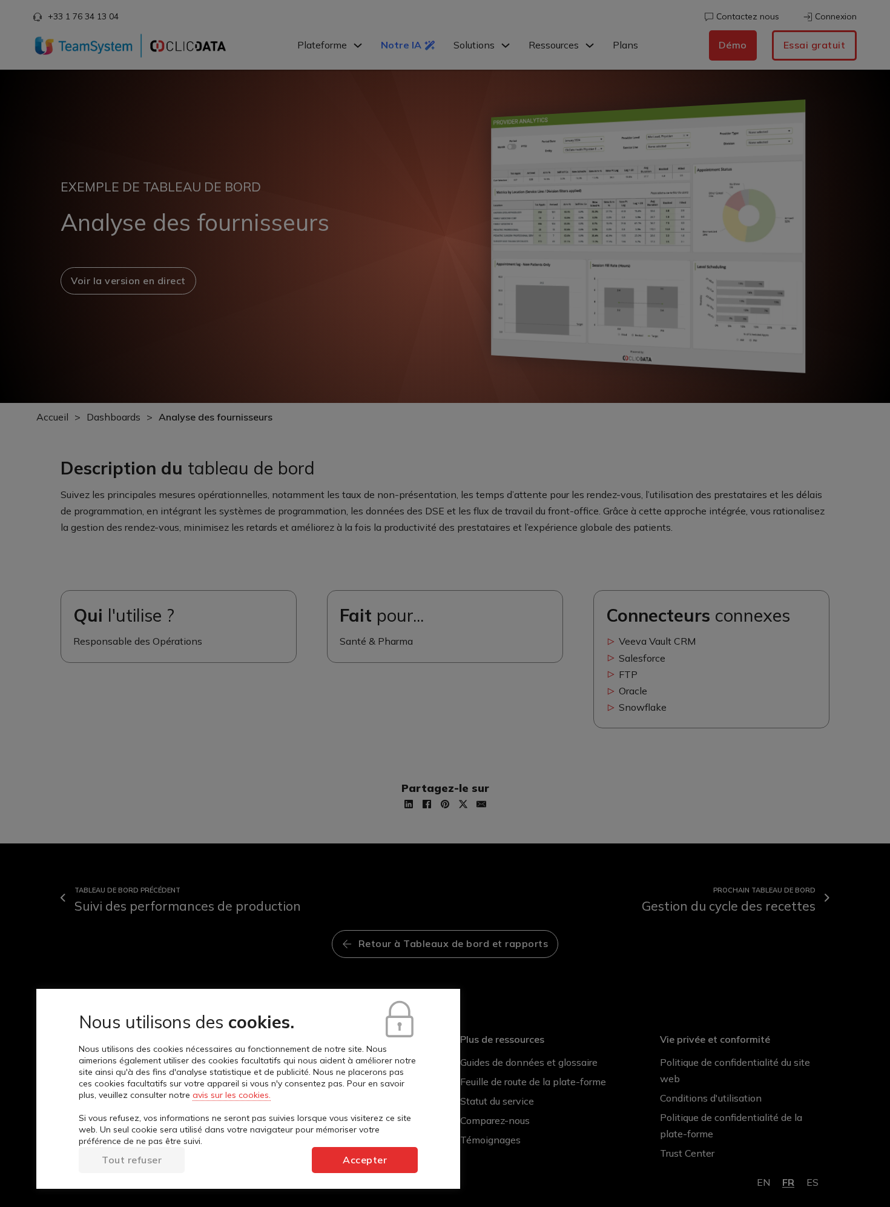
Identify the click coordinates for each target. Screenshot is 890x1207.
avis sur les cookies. (232, 1094)
